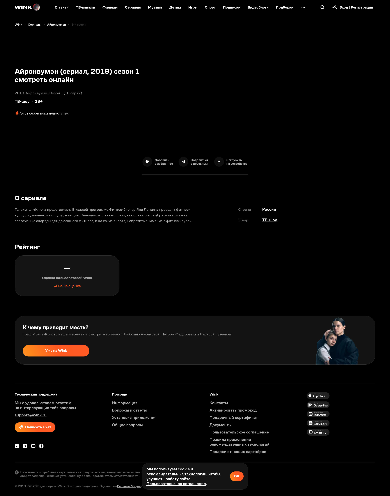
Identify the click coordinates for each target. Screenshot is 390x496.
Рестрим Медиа (129, 486)
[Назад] (7, 340)
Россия (269, 209)
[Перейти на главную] (27, 7)
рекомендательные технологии (176, 474)
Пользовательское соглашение (176, 483)
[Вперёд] (382, 340)
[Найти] (322, 7)
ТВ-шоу (269, 220)
